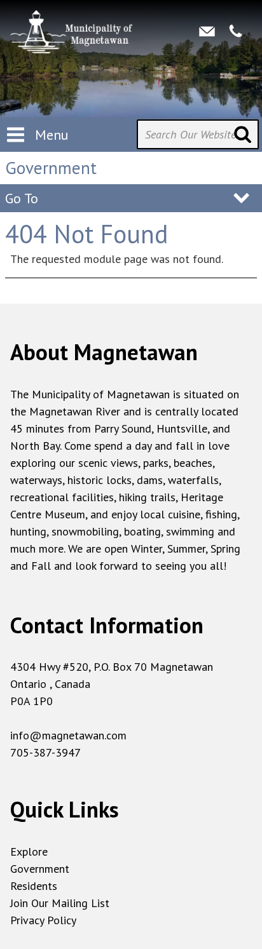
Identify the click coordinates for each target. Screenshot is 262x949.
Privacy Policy (43, 920)
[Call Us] (235, 30)
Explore (29, 851)
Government (39, 868)
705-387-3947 (45, 752)
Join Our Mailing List (59, 903)
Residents (33, 885)
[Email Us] (207, 30)
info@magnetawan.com (68, 735)
